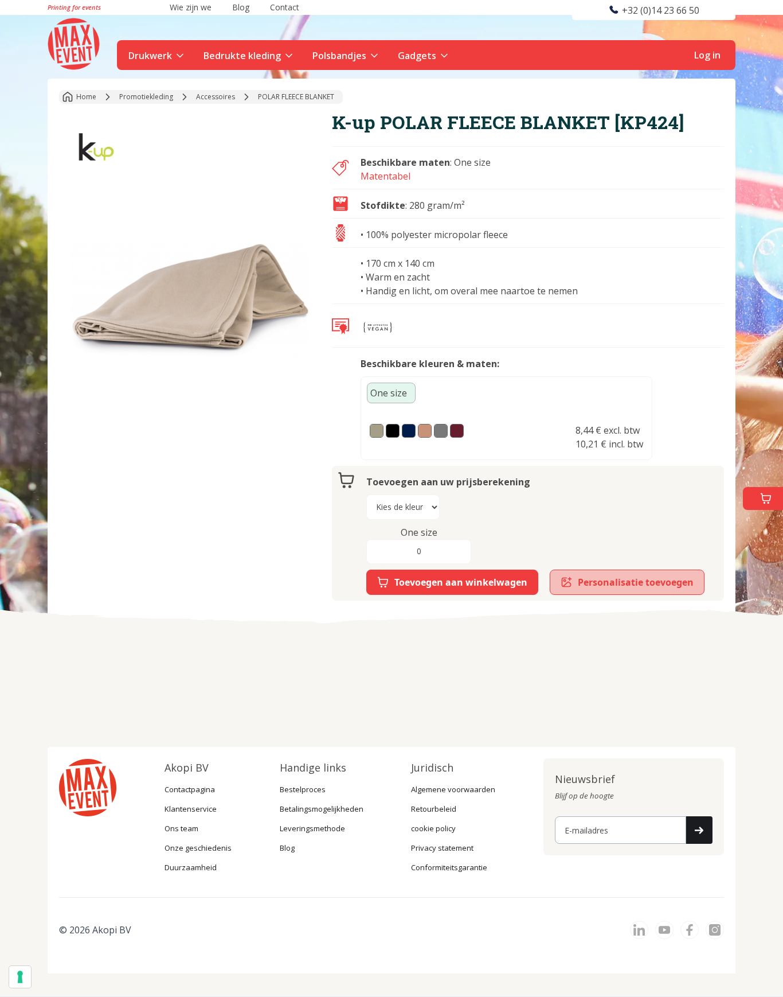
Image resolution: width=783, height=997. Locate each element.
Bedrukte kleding (242, 55)
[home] (75, 42)
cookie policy (433, 828)
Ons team (181, 828)
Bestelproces (303, 789)
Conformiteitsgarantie (449, 867)
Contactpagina (190, 789)
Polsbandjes (339, 55)
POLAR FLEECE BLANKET (296, 97)
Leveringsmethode (312, 828)
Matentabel (385, 176)
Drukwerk (150, 55)
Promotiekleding (146, 97)
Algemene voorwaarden (453, 789)
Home (86, 97)
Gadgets (417, 55)
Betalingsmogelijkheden (321, 809)
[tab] (391, 393)
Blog (287, 848)
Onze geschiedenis (198, 848)
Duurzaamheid (191, 867)
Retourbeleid (433, 809)
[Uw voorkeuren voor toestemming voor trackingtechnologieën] (20, 977)
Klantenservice (191, 809)
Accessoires (215, 97)
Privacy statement (442, 848)
